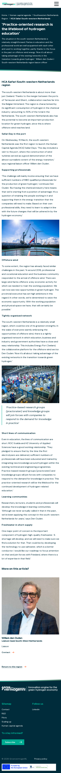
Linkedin (36, 709)
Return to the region (12, 666)
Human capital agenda (12, 725)
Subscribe (10, 742)
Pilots (4, 717)
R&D (4, 713)
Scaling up (6, 721)
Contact (8, 652)
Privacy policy (40, 759)
